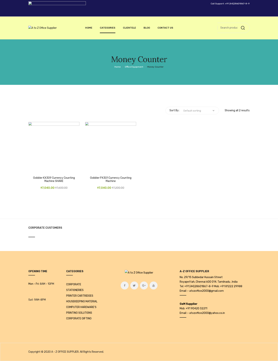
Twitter (134, 285)
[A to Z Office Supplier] (42, 28)
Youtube (154, 285)
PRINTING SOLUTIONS (79, 312)
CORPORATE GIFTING (79, 318)
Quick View (52, 169)
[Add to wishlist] (33, 169)
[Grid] (29, 110)
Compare (42, 169)
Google (144, 285)
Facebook (125, 285)
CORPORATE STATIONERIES (75, 287)
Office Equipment (134, 66)
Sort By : (174, 110)
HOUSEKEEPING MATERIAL (81, 301)
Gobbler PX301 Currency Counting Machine (110, 179)
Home (117, 66)
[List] (35, 110)
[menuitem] (88, 28)
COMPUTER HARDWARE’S (81, 307)
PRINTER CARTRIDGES (79, 295)
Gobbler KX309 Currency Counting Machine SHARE (54, 179)
